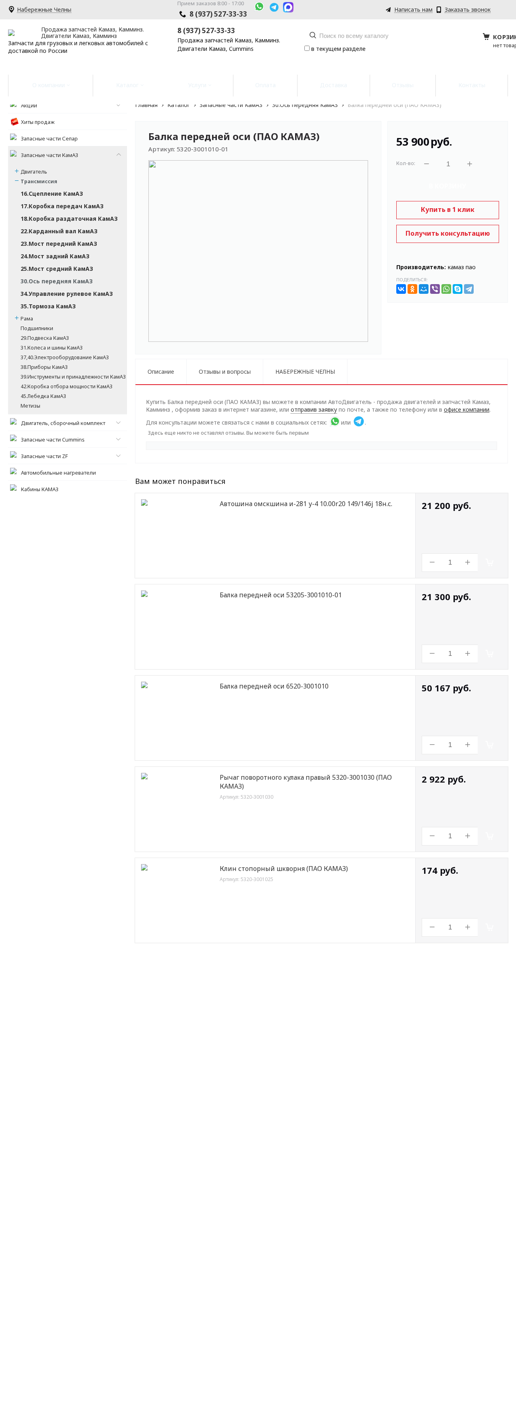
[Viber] (435, 289)
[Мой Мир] (424, 289)
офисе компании (466, 409)
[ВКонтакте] (401, 289)
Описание (161, 371)
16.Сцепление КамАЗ (52, 193)
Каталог (178, 105)
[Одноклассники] (412, 289)
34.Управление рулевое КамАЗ (67, 293)
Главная (146, 105)
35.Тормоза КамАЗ (48, 306)
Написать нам (413, 10)
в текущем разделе (338, 48)
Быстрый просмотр (182, 566)
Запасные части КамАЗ (231, 105)
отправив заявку (314, 409)
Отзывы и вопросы (225, 371)
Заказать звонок (468, 10)
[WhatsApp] (446, 289)
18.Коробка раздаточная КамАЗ (69, 218)
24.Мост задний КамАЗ (55, 256)
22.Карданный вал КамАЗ (59, 231)
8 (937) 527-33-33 (218, 14)
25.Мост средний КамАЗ (57, 268)
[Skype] (457, 289)
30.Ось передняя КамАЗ (57, 281)
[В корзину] (490, 562)
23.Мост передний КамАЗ (59, 243)
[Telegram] (469, 289)
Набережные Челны (44, 10)
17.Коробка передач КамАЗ (62, 206)
